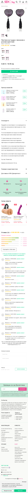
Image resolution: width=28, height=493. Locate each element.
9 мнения (25, 237)
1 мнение (25, 239)
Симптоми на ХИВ (18, 458)
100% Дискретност (5, 432)
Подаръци (3, 440)
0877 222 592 (4, 465)
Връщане (17, 440)
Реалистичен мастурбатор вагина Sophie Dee (6, 217)
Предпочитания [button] (8, 490)
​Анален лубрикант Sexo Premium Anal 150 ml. (11, 97)
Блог (16, 444)
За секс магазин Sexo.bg (6, 428)
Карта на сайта (4, 449)
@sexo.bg (20, 478)
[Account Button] (23, 2)
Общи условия (18, 433)
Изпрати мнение (21, 369)
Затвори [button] (24, 481)
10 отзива (12, 45)
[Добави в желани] (26, 8)
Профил (3, 447)
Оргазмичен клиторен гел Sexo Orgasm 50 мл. (11, 103)
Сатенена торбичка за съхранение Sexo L (11, 109)
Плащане (3, 434)
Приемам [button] (20, 490)
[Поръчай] (25, 91)
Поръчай (14, 71)
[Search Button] (16, 2)
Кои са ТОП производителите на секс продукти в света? (20, 449)
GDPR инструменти (19, 438)
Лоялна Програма (5, 450)
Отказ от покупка (18, 428)
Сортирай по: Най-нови (9, 249)
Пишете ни (5, 475)
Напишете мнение (6, 235)
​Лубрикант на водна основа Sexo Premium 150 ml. (12, 91)
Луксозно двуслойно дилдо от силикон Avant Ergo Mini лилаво (19, 217)
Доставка (3, 430)
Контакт (3, 435)
